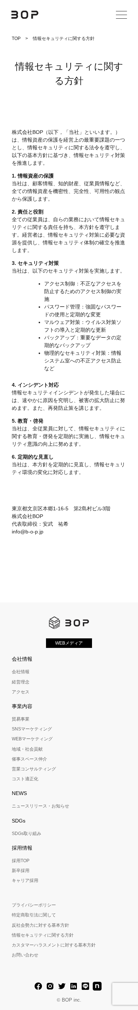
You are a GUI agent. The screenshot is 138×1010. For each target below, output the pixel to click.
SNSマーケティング (32, 729)
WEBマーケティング (32, 738)
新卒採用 (20, 870)
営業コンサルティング (34, 769)
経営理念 (20, 682)
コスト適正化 (25, 778)
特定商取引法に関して (34, 915)
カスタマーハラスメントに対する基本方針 (54, 945)
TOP (16, 38)
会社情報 (20, 671)
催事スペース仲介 (29, 759)
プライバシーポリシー (34, 905)
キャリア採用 (25, 880)
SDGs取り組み (26, 833)
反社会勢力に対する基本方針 (40, 925)
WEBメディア (69, 643)
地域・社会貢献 (27, 749)
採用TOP (20, 860)
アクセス (20, 691)
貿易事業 (20, 719)
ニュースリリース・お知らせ (40, 806)
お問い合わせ (25, 955)
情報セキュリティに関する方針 (43, 935)
